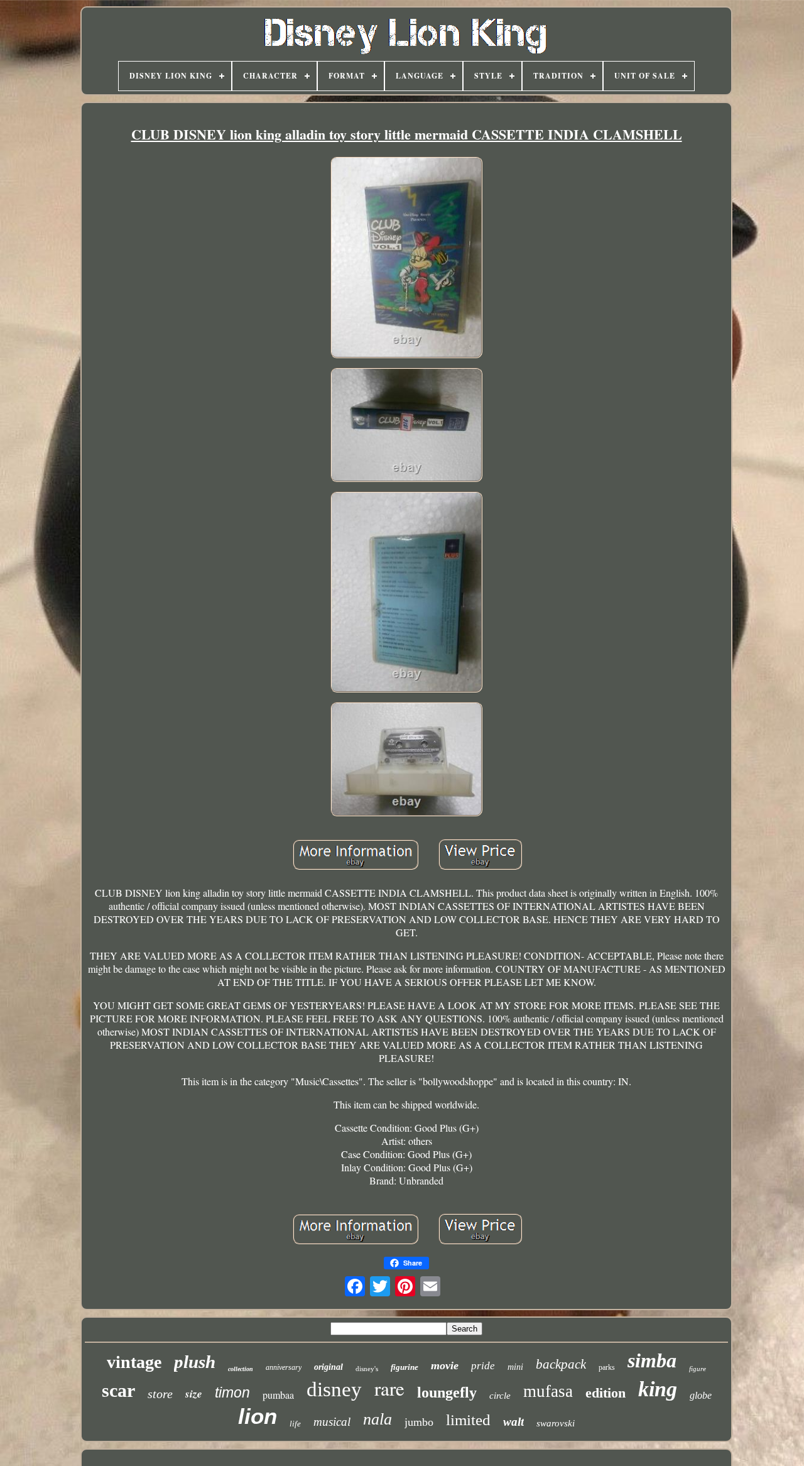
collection (240, 1368)
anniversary (284, 1367)
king (657, 1389)
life (295, 1423)
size (193, 1393)
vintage (134, 1362)
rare (389, 1388)
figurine (404, 1367)
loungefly (447, 1392)
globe (701, 1395)
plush (194, 1362)
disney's (367, 1368)
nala (377, 1419)
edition (605, 1393)
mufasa (548, 1391)
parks (607, 1367)
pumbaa (278, 1394)
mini (515, 1367)
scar (118, 1390)
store (160, 1394)
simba (651, 1360)
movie (445, 1365)
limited (468, 1419)
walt (513, 1421)
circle (500, 1396)
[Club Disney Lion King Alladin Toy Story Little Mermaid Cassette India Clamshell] (406, 258)
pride (483, 1366)
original (328, 1367)
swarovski (555, 1423)
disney (334, 1389)
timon (232, 1392)
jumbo (419, 1422)
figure (697, 1368)
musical (331, 1421)
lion (257, 1416)
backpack (561, 1364)
